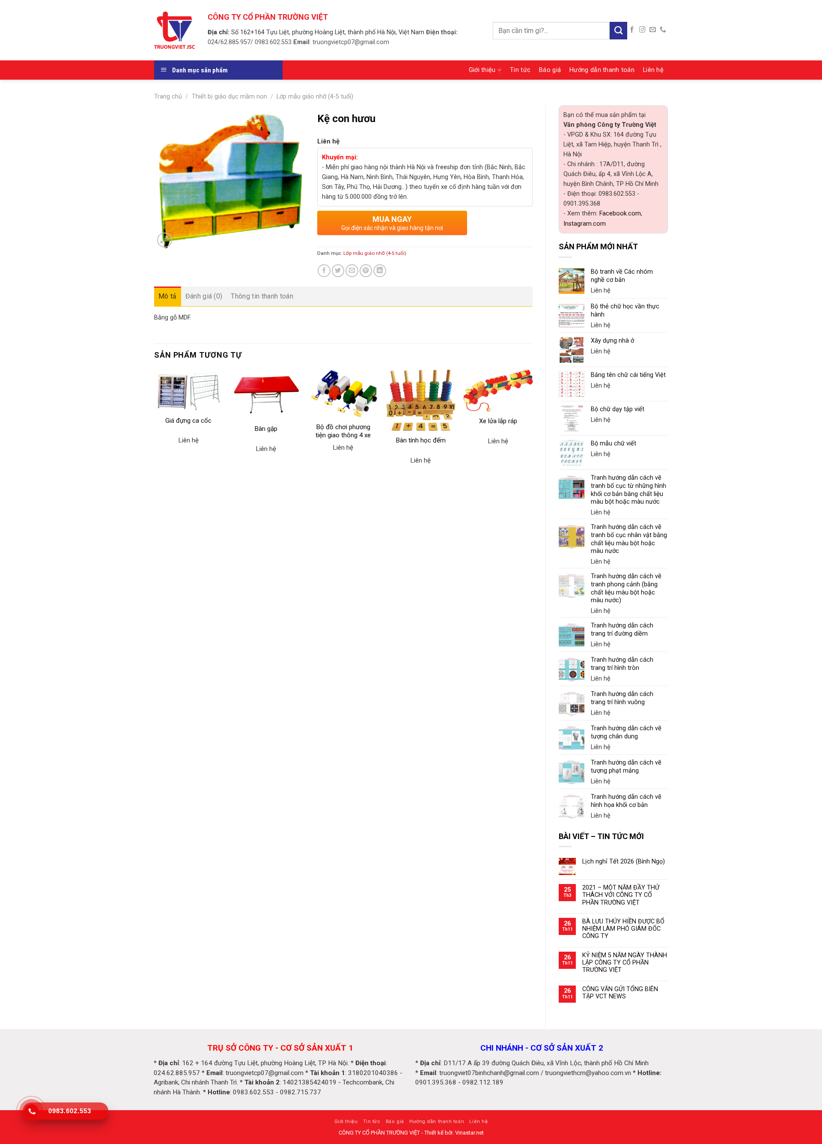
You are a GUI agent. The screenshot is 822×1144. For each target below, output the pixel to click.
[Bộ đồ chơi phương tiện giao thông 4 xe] (343, 394)
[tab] (167, 296)
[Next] (532, 428)
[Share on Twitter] (338, 270)
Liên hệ (653, 70)
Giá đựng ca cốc (188, 420)
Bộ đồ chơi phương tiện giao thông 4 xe (343, 431)
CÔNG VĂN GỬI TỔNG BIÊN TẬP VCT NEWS (620, 993)
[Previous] (154, 428)
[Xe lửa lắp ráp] (498, 390)
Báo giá (550, 70)
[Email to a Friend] (351, 270)
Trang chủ (168, 96)
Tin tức (520, 70)
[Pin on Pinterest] (366, 270)
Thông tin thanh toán (262, 296)
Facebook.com (620, 213)
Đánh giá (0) (204, 296)
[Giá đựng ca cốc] (188, 390)
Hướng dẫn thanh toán (601, 70)
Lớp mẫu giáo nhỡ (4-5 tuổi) (315, 96)
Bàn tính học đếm (421, 440)
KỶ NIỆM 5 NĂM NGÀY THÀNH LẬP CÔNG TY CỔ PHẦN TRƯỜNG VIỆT (624, 963)
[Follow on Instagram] (642, 30)
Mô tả (167, 296)
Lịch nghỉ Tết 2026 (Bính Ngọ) (623, 861)
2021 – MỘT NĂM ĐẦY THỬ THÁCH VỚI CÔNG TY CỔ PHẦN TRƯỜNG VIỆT (620, 895)
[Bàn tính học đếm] (420, 400)
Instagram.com (584, 223)
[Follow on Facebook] (632, 30)
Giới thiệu (482, 70)
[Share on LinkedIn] (379, 270)
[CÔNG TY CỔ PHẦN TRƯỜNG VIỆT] (174, 30)
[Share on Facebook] (324, 270)
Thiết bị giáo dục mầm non (229, 96)
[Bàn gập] (266, 394)
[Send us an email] (652, 30)
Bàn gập (266, 429)
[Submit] (618, 30)
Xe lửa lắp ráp (498, 421)
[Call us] (663, 30)
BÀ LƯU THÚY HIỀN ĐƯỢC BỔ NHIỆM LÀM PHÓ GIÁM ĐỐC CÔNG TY (623, 929)
